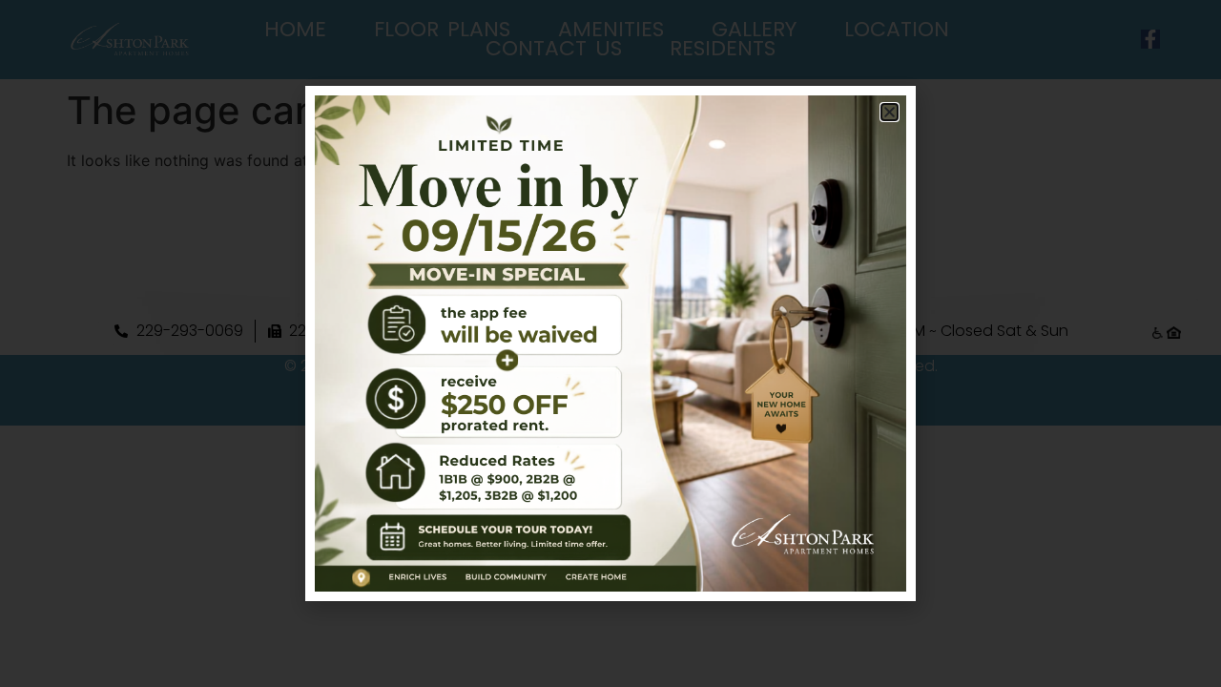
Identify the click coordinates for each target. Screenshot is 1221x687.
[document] (610, 343)
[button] (889, 112)
